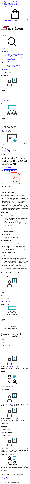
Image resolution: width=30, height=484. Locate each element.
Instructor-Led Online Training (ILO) (16, 54)
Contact (5, 477)
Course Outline (7, 171)
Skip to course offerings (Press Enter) (13, 4)
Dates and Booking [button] (5, 100)
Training (6, 51)
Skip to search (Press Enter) (10, 3)
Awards (9, 68)
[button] (14, 20)
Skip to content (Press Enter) (11, 6)
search (2, 35)
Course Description (8, 167)
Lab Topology (7, 186)
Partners (6, 69)
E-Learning (9, 58)
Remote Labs (10, 52)
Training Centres (11, 66)
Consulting (6, 61)
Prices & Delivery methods (10, 169)
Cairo (9, 345)
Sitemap (6, 478)
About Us (9, 63)
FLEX (2, 467)
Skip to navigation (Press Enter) (11, 2)
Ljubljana (11, 386)
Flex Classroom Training (13, 55)
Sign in (5, 480)
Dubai (10, 435)
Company (6, 62)
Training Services (11, 59)
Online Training (13, 367)
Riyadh (11, 429)
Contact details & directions (13, 65)
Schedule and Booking (9, 170)
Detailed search (4, 48)
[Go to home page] (12, 33)
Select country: (7, 20)
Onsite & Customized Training (14, 57)
